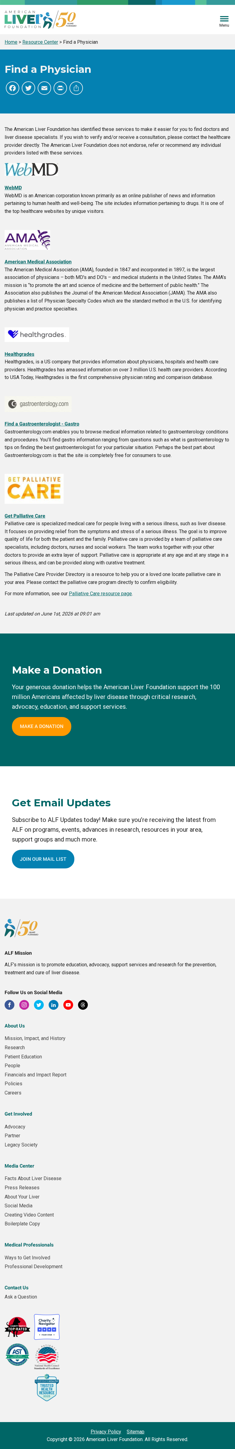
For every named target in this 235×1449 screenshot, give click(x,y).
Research (15, 1047)
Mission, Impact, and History (35, 1038)
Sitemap (135, 1432)
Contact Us (16, 1288)
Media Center (19, 1166)
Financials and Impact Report (35, 1075)
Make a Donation (41, 726)
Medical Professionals (29, 1245)
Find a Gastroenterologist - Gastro (42, 424)
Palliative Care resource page (100, 593)
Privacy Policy (106, 1432)
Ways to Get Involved (27, 1258)
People (12, 1065)
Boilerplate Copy (22, 1224)
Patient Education (23, 1057)
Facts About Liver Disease (33, 1178)
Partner (12, 1136)
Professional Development (33, 1266)
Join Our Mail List (43, 859)
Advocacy (15, 1127)
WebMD (13, 188)
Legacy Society (21, 1145)
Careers (13, 1093)
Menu (224, 25)
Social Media (18, 1206)
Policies (13, 1084)
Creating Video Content (29, 1215)
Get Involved (18, 1114)
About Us (15, 1026)
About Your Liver (22, 1197)
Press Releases (22, 1188)
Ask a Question (21, 1297)
